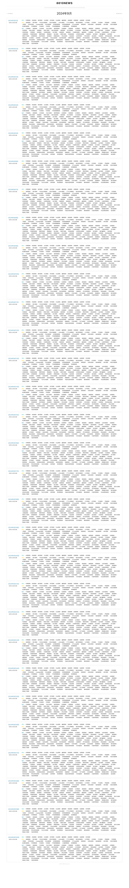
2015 (55, 7)
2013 (50, 7)
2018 (62, 7)
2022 (72, 7)
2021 (70, 7)
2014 (52, 7)
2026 (83, 7)
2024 (78, 7)
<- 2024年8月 (10, 13)
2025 (80, 7)
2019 (65, 7)
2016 (57, 7)
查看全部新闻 (12, 22)
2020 (67, 7)
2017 (60, 7)
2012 (48, 7)
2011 (45, 7)
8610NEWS (64, 3)
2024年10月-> (119, 13)
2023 (75, 7)
